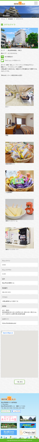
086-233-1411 (6, 292)
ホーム (3, 19)
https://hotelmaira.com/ (9, 323)
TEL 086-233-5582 (6, 408)
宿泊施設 (10, 19)
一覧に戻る (19, 382)
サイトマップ (5, 411)
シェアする (16, 411)
